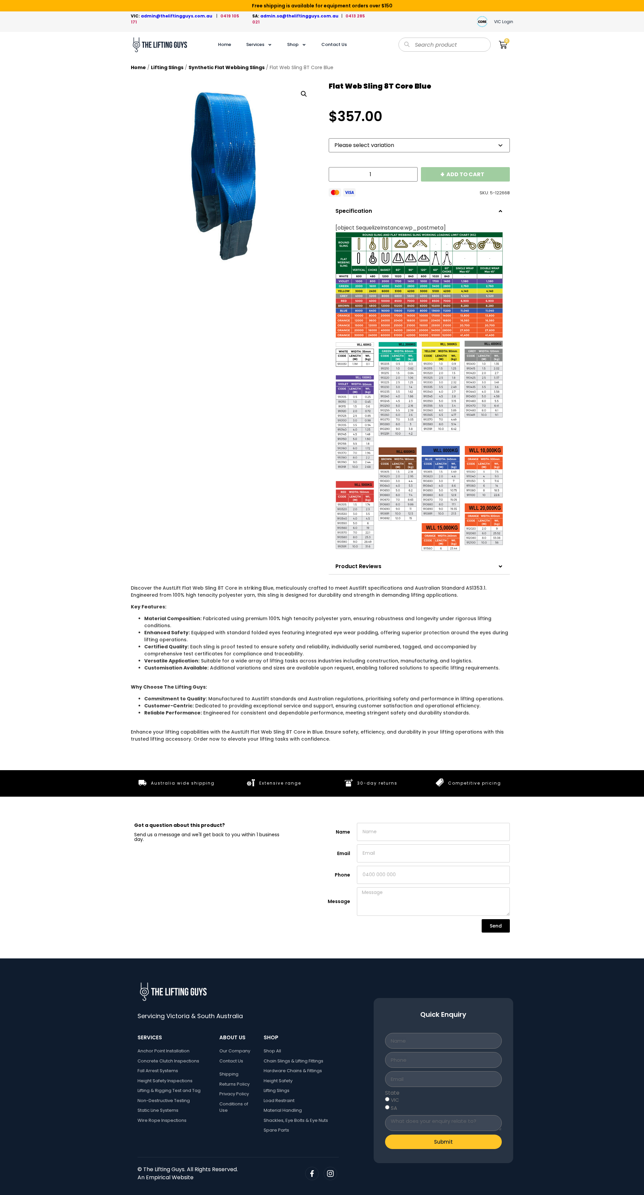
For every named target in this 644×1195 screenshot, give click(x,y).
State (392, 1093)
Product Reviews (358, 566)
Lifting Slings (167, 67)
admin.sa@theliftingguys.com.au (300, 16)
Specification (353, 211)
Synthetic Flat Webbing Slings (227, 67)
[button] (304, 94)
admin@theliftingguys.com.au (177, 16)
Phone (342, 875)
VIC (395, 1099)
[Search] (407, 44)
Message (339, 901)
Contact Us (334, 44)
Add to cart (465, 174)
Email (343, 853)
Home (224, 44)
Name (343, 832)
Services (255, 44)
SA (394, 1107)
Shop (293, 44)
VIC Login (503, 21)
